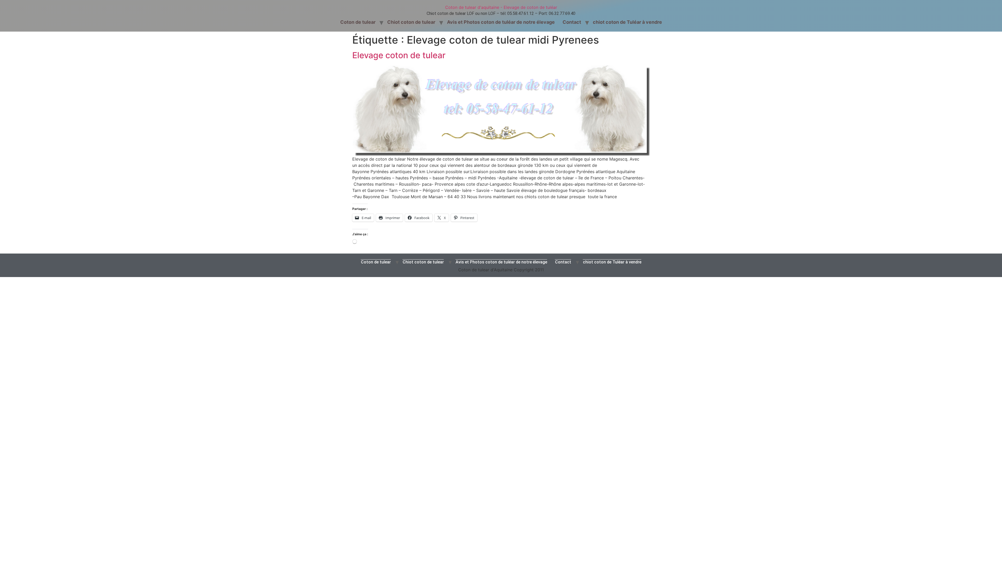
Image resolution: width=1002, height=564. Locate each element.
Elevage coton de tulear (398, 55)
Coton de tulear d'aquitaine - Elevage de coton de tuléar (501, 7)
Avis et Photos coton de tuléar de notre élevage (501, 22)
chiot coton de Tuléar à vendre (627, 22)
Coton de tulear (357, 22)
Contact (572, 22)
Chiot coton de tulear (411, 22)
